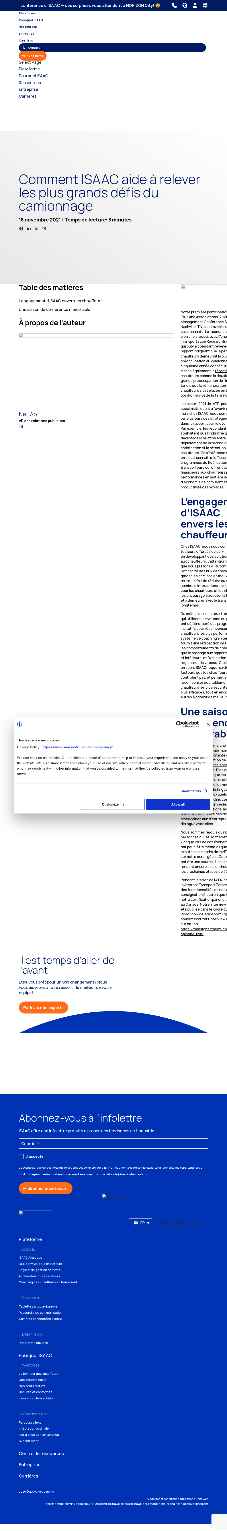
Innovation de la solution (37, 1398)
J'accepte (34, 1156)
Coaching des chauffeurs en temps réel (48, 1282)
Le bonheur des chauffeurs (38, 1373)
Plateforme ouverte (33, 1343)
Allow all (178, 804)
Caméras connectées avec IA (40, 1319)
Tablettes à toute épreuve (38, 1306)
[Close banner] (208, 724)
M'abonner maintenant (45, 1188)
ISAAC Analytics (30, 1257)
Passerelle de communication (41, 1312)
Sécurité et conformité (36, 1392)
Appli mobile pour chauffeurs (39, 1276)
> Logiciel (27, 1249)
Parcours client (30, 1422)
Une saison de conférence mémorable (54, 309)
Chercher (60, 124)
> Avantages (29, 1365)
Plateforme (27, 13)
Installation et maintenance (39, 1434)
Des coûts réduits (32, 1386)
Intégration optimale (34, 1428)
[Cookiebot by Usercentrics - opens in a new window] (179, 724)
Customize (110, 804)
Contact (34, 47)
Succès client (29, 1441)
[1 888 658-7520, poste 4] (174, 5)
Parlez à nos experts (43, 1007)
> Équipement (30, 1298)
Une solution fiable (32, 1380)
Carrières (26, 40)
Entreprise (26, 34)
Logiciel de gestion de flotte (40, 1270)
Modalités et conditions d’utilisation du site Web (177, 1499)
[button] (140, 1222)
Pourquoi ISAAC (31, 20)
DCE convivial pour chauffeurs (40, 1264)
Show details (191, 791)
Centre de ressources (41, 1453)
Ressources (28, 27)
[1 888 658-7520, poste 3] (185, 5)
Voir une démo (32, 56)
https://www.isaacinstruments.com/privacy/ (77, 747)
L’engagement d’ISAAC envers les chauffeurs (60, 300)
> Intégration (30, 1334)
